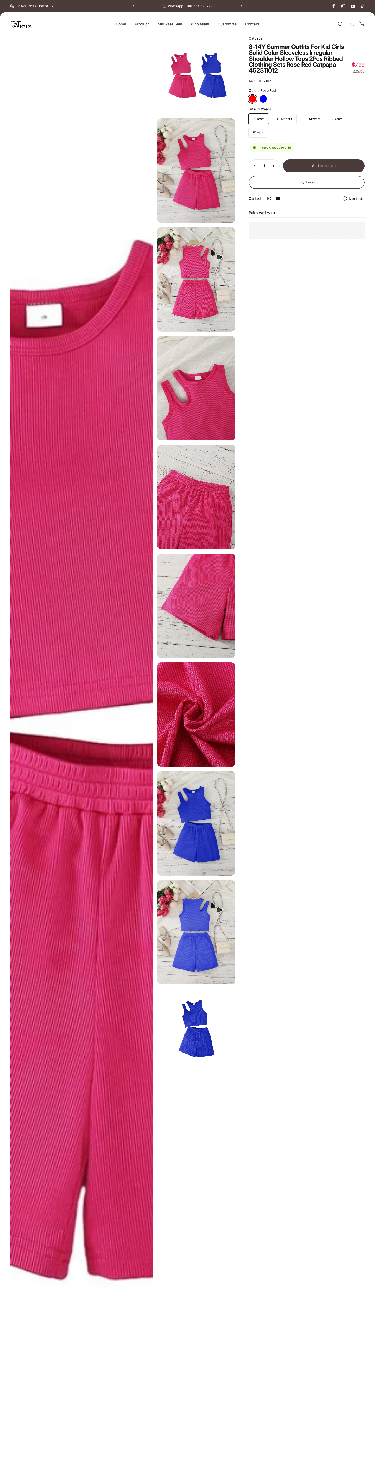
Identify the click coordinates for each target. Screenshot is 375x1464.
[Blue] (263, 99)
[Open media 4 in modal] (196, 388)
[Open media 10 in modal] (81, 748)
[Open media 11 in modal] (196, 1028)
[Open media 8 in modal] (196, 823)
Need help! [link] (357, 198)
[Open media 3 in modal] (196, 279)
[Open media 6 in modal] (196, 606)
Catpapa (256, 38)
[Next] (241, 6)
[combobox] (32, 6)
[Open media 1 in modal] (196, 75)
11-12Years (284, 119)
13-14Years (312, 119)
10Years (259, 119)
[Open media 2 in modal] (196, 170)
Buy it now (306, 182)
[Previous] (134, 6)
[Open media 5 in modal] (196, 497)
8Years (337, 119)
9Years (258, 132)
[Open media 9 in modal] (196, 932)
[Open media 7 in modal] (196, 714)
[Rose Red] (252, 99)
